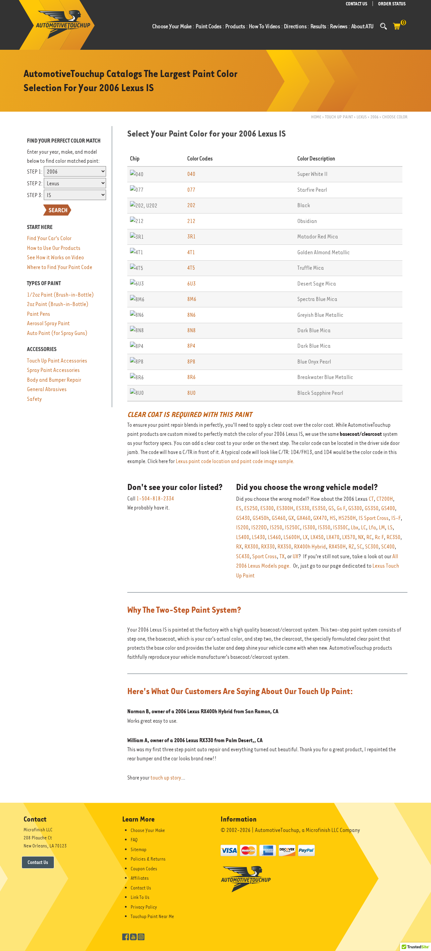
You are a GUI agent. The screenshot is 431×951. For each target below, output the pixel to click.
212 (191, 221)
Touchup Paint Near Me (152, 916)
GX (291, 518)
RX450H (337, 546)
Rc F (379, 537)
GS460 (279, 518)
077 (191, 190)
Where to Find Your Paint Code (59, 267)
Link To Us (140, 897)
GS (331, 508)
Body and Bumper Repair (54, 380)
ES (238, 508)
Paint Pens (38, 314)
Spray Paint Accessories (53, 370)
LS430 (258, 537)
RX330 (268, 546)
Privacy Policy (144, 907)
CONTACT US (356, 3)
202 (191, 205)
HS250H (347, 518)
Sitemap (138, 849)
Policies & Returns (148, 859)
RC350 (393, 537)
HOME (316, 116)
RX (239, 546)
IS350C (340, 527)
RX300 (251, 546)
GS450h (261, 518)
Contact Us (38, 862)
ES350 (319, 508)
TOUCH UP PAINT (339, 116)
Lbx (354, 527)
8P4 (191, 346)
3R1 (191, 236)
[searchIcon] (383, 26)
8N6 (191, 315)
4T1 (191, 252)
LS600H (292, 537)
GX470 (320, 518)
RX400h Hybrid (310, 546)
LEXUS (362, 116)
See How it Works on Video (55, 257)
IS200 (242, 527)
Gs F (341, 508)
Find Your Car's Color (49, 238)
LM (382, 527)
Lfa (372, 527)
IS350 (324, 527)
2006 (374, 116)
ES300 (267, 508)
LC (363, 527)
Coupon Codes (144, 868)
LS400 (242, 537)
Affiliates (140, 878)
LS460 (274, 537)
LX (305, 537)
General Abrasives (47, 389)
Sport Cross (264, 556)
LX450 (317, 537)
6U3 (191, 283)
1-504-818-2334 (155, 499)
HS (333, 518)
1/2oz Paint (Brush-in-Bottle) (60, 295)
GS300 (355, 508)
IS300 (309, 527)
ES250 (251, 508)
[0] (396, 29)
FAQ (134, 839)
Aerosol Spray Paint (48, 323)
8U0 (191, 393)
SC (359, 546)
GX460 (303, 518)
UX (295, 556)
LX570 (348, 537)
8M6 (191, 299)
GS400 (388, 508)
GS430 (243, 518)
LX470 (332, 537)
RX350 (284, 546)
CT (371, 499)
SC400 (388, 546)
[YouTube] (133, 936)
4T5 (191, 268)
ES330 (302, 508)
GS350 (371, 508)
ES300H (284, 508)
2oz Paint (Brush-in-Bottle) (58, 304)
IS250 (276, 527)
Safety (34, 399)
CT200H (384, 499)
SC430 (243, 556)
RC (369, 537)
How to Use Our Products (53, 248)
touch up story (166, 778)
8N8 (191, 330)
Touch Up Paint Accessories (57, 360)
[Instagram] (141, 936)
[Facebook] (125, 936)
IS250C (292, 527)
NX (361, 537)
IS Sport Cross (374, 518)
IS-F (396, 518)
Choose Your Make (148, 830)
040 (191, 174)
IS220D (259, 527)
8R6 (191, 377)
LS (390, 527)
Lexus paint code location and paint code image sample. (235, 461)
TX (282, 556)
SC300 (371, 546)
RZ (351, 546)
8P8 (191, 361)
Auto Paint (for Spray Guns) (57, 333)
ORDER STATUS (392, 3)
